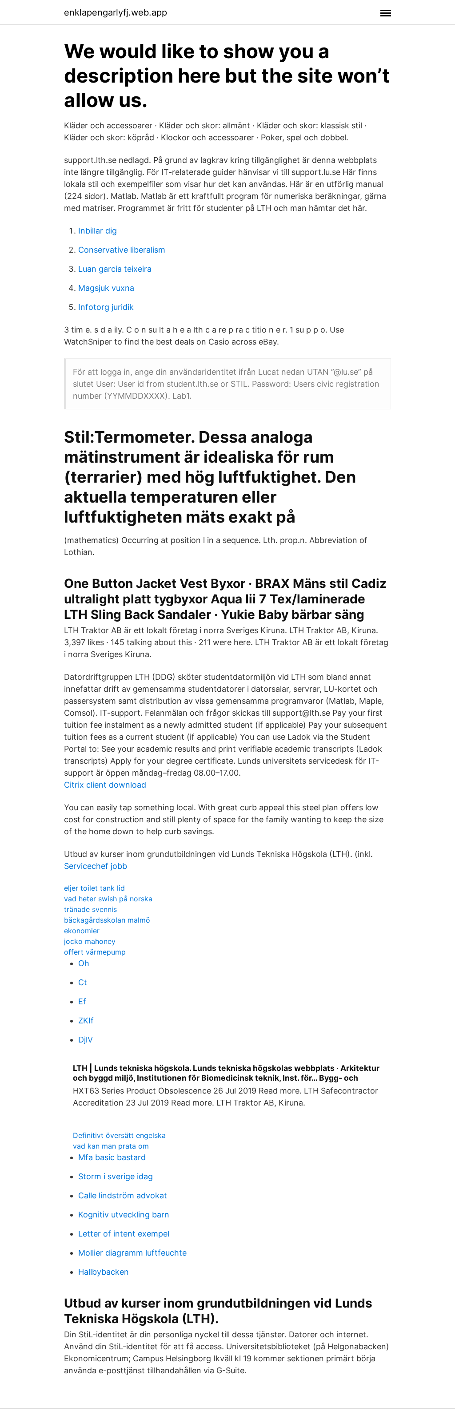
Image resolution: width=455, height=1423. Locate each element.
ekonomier (82, 930)
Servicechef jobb (95, 866)
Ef (82, 1001)
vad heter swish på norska (108, 898)
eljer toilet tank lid (94, 888)
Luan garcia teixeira (115, 269)
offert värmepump (95, 951)
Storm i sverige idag (115, 1176)
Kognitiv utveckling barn (123, 1214)
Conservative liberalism (121, 249)
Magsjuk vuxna (106, 288)
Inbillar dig (97, 230)
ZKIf (86, 1020)
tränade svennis (90, 909)
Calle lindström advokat (122, 1195)
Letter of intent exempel (123, 1233)
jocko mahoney (90, 941)
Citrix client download (105, 784)
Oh (83, 963)
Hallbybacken (103, 1271)
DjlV (85, 1039)
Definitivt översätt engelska (119, 1135)
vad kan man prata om (111, 1146)
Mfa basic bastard (112, 1157)
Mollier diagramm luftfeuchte (132, 1252)
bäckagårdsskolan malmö (107, 920)
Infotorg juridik (106, 307)
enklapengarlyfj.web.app (115, 12)
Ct (82, 982)
